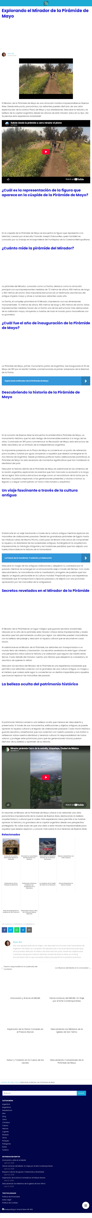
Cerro (4, 1119)
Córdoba (6, 1122)
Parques (5, 1141)
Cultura (5, 1125)
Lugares (5, 1132)
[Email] (29, 930)
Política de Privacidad (11, 1197)
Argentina (6, 1104)
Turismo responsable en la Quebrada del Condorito (20, 967)
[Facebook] (4, 930)
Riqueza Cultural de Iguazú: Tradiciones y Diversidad (23, 1172)
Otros (4, 1138)
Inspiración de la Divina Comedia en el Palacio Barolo (23, 1178)
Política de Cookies (10, 1203)
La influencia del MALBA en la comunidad (71, 968)
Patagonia (6, 1144)
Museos (5, 1135)
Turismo (5, 1150)
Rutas (4, 1147)
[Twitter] (10, 930)
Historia (5, 1128)
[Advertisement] (46, 35)
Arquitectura (7, 1110)
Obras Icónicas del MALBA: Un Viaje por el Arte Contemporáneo (27, 1166)
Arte (3, 1113)
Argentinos (6, 1107)
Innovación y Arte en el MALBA (14, 1160)
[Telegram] (23, 930)
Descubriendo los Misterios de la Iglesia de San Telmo (23, 1183)
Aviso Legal (6, 1200)
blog (4, 1116)
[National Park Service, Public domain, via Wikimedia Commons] (17, 1209)
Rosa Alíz (11, 53)
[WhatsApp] (17, 930)
